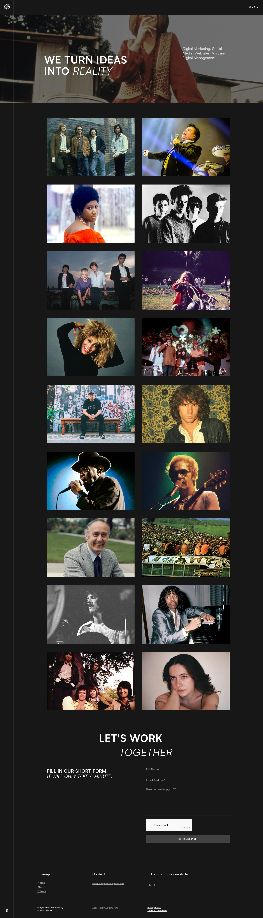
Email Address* (155, 779)
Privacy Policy (154, 907)
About (41, 887)
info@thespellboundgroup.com (108, 883)
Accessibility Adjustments (105, 907)
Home (41, 882)
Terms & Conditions (157, 910)
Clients (41, 891)
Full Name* (153, 769)
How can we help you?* (161, 789)
